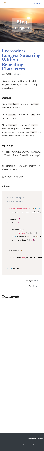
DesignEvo (39, 445)
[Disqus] (22, 330)
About (37, 3)
